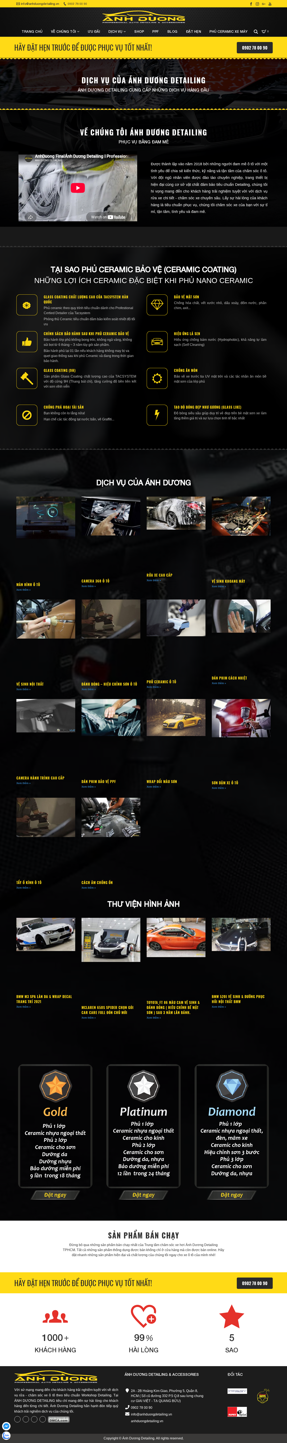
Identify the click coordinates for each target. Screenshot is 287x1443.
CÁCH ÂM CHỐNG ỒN (97, 882)
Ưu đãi (94, 31)
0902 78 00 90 (254, 48)
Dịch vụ (115, 31)
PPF (155, 31)
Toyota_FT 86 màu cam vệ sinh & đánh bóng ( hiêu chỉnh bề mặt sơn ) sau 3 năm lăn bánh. (173, 1007)
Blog (172, 31)
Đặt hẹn (193, 31)
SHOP (139, 31)
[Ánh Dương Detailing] (143, 16)
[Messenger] (6, 1426)
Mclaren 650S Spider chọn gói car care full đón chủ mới (108, 1010)
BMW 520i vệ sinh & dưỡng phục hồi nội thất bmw (238, 999)
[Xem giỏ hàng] (263, 31)
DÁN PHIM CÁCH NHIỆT (229, 678)
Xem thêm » (23, 589)
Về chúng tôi (63, 31)
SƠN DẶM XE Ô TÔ (225, 782)
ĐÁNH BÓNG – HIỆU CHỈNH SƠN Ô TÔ (109, 684)
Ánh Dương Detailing (138, 1438)
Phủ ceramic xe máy (228, 31)
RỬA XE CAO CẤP (159, 575)
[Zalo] (6, 1435)
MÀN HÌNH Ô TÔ (28, 584)
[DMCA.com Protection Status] (59, 1419)
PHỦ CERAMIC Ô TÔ (161, 681)
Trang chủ (32, 31)
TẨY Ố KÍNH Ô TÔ (29, 882)
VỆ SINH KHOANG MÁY (228, 581)
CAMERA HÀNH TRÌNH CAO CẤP (40, 778)
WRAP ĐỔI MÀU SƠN (162, 781)
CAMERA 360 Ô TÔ (95, 581)
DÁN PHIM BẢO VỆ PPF (99, 781)
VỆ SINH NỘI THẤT (30, 684)
